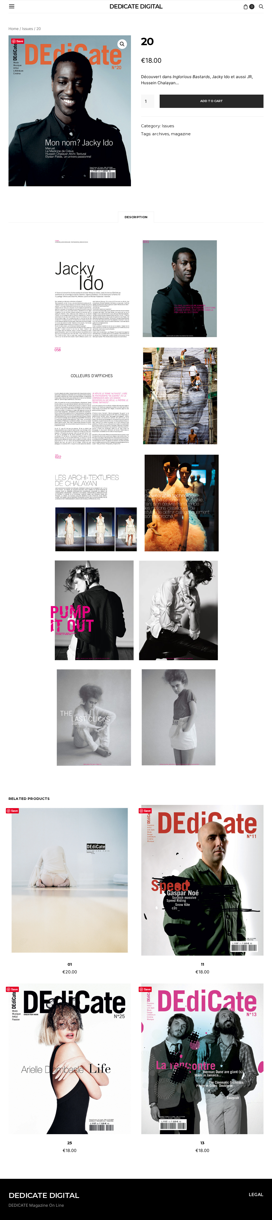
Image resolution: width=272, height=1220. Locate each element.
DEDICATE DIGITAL (136, 6)
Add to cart (211, 101)
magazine (181, 133)
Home (13, 28)
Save (19, 41)
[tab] (136, 217)
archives (160, 133)
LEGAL (256, 1194)
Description (136, 217)
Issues (27, 28)
